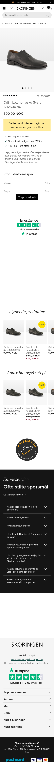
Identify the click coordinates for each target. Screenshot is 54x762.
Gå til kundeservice (13, 494)
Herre (7, 23)
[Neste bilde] (48, 60)
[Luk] (51, 2)
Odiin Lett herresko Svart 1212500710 (30, 23)
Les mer (39, 2)
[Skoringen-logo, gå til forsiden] (26, 8)
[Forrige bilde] (5, 60)
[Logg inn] (42, 8)
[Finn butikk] (11, 8)
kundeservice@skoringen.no (27, 659)
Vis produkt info (27, 197)
